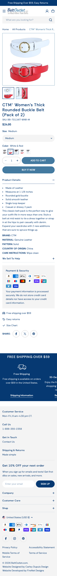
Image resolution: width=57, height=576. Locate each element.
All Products (18, 29)
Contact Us (8, 441)
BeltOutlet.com (19, 562)
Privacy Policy (9, 547)
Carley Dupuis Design (36, 566)
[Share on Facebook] (16, 333)
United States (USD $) (18, 517)
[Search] (50, 20)
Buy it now (28, 169)
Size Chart (11, 325)
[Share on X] (24, 333)
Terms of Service (38, 552)
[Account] (47, 11)
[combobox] (28, 19)
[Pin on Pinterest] (33, 333)
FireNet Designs (35, 570)
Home (5, 29)
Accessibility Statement (42, 547)
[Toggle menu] (4, 11)
